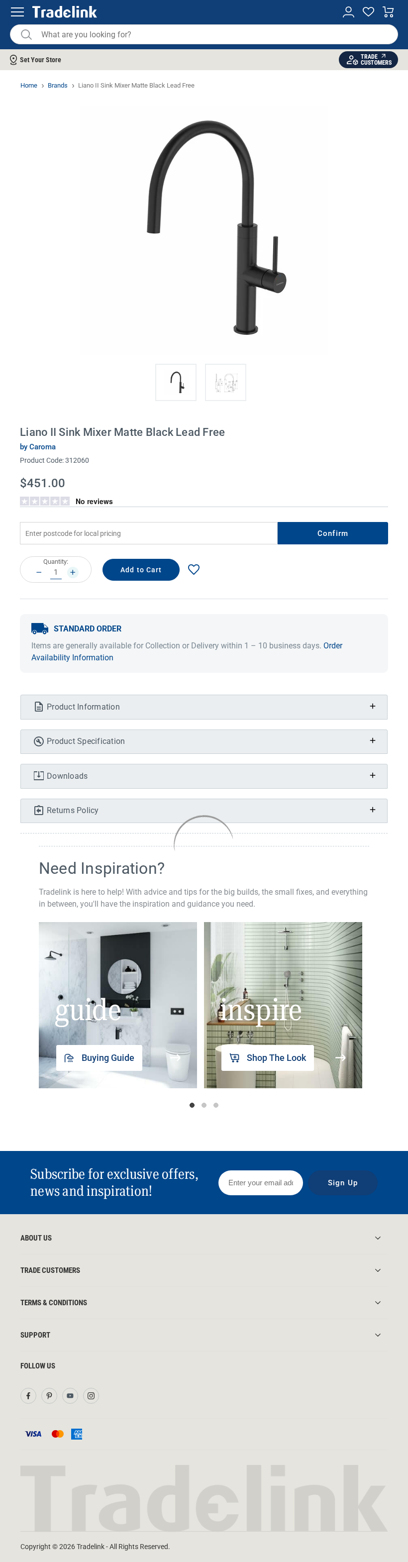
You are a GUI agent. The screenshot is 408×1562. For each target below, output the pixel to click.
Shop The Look (276, 1057)
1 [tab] (192, 1105)
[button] (176, 382)
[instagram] (91, 1396)
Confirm (332, 533)
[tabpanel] (118, 1005)
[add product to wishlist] (193, 569)
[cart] (388, 12)
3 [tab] (215, 1105)
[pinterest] (49, 1396)
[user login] (348, 12)
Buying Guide (108, 1057)
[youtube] (70, 1396)
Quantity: (55, 561)
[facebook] (28, 1396)
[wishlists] (368, 12)
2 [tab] (204, 1105)
